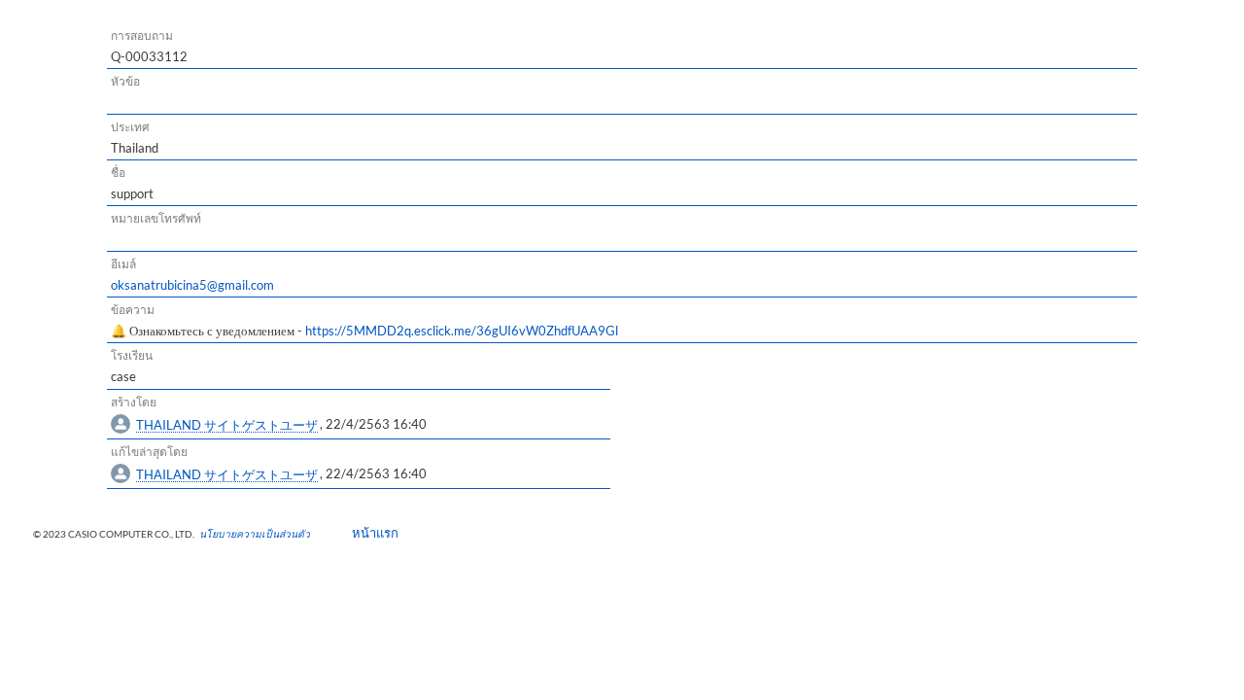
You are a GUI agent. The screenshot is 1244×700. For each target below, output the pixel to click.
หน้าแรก (368, 533)
